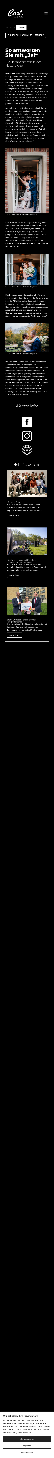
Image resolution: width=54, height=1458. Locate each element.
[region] (27, 1435)
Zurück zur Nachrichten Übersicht (26, 35)
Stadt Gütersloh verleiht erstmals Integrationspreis (21, 621)
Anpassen (27, 1446)
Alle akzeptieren (27, 1439)
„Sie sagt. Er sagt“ (14, 502)
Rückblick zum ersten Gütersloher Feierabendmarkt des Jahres (22, 561)
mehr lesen (14, 515)
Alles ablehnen (27, 1452)
